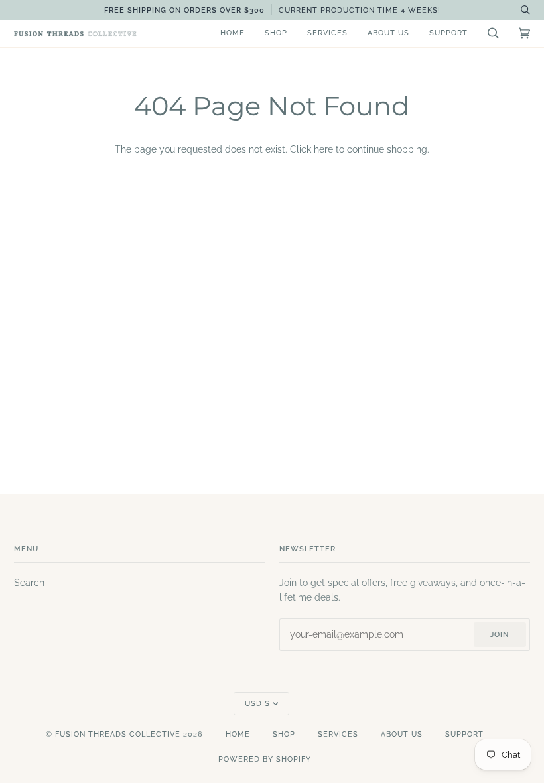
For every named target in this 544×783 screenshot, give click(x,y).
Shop (284, 734)
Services (338, 734)
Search (29, 582)
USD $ (257, 703)
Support (464, 734)
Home (238, 734)
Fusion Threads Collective (117, 734)
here (323, 149)
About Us (402, 734)
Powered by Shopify (264, 759)
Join (499, 634)
